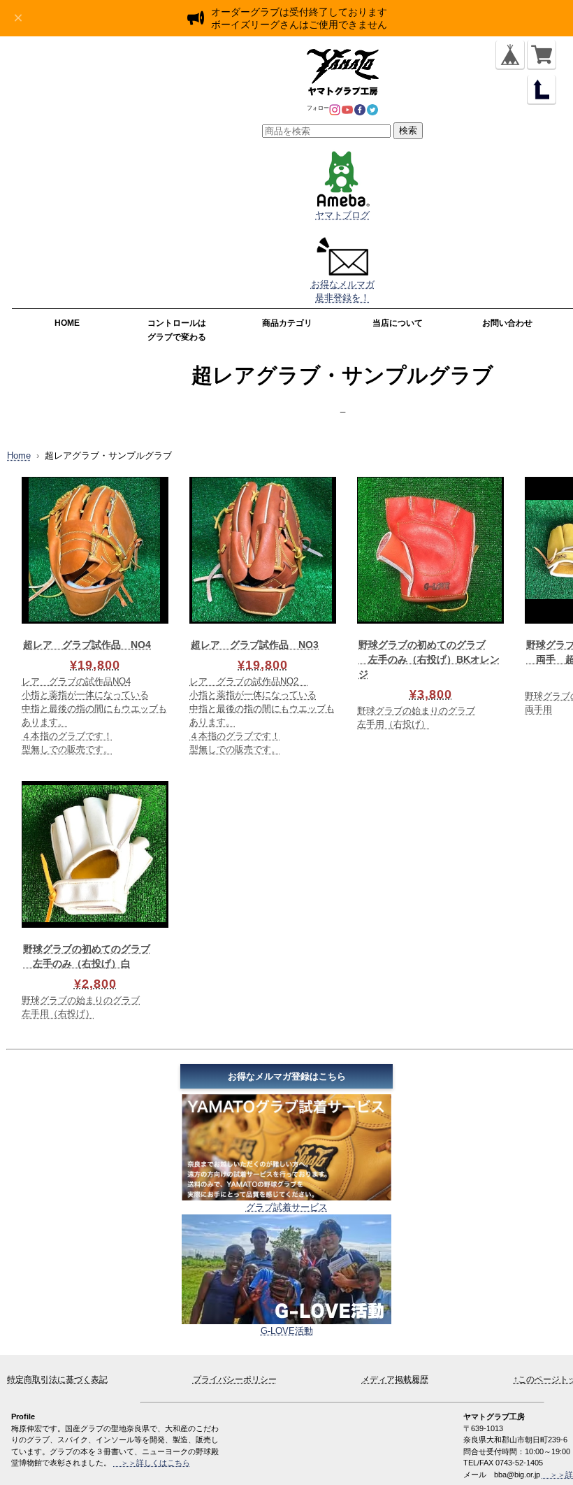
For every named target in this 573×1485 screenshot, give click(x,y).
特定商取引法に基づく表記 (57, 1379)
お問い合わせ (507, 323)
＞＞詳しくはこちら (151, 1462)
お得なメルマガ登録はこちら (287, 1076)
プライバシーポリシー (235, 1379)
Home (19, 455)
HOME (67, 323)
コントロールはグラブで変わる (176, 330)
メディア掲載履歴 (394, 1379)
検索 (408, 130)
